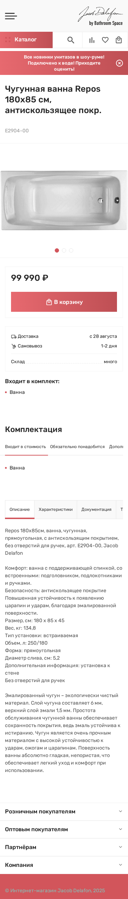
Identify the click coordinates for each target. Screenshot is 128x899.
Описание (20, 509)
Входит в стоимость (25, 446)
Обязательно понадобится (77, 446)
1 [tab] (57, 250)
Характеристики (56, 509)
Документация (96, 509)
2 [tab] (64, 250)
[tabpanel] (64, 200)
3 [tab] (71, 250)
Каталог (25, 39)
